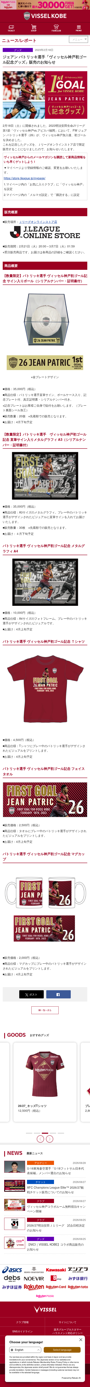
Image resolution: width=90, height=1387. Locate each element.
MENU (79, 31)
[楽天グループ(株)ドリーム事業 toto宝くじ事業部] (78, 1287)
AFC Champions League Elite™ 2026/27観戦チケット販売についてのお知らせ (56, 1187)
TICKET (11, 31)
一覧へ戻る (46, 1010)
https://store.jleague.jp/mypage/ (24, 178)
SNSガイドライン (22, 1331)
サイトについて (67, 1322)
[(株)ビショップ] (56, 1278)
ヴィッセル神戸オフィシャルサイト (45, 16)
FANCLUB (56, 31)
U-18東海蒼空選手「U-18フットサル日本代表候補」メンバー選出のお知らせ (56, 1168)
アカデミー (40, 1163)
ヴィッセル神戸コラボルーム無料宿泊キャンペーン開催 (56, 1206)
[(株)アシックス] (12, 1270)
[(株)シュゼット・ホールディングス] (34, 1270)
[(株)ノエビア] (34, 1278)
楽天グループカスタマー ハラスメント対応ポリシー (68, 1331)
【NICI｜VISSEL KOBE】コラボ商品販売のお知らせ (56, 1244)
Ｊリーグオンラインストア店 (38, 222)
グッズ (18, 50)
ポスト (33, 994)
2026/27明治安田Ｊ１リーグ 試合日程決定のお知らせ (56, 1225)
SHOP (33, 31)
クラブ (40, 1201)
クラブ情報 (22, 1322)
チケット (41, 1182)
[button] (49, 1139)
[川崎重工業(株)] (56, 1270)
